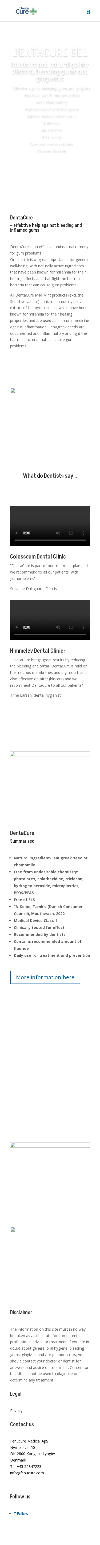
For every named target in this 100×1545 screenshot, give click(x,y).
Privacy (16, 1410)
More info (50, 172)
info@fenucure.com (27, 1472)
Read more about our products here (43, 368)
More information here (45, 977)
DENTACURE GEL (50, 52)
